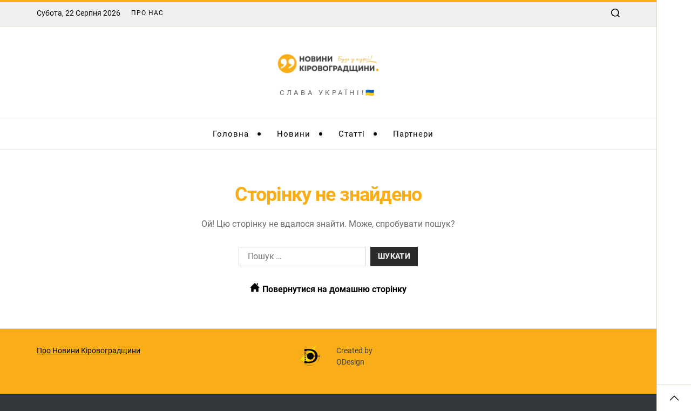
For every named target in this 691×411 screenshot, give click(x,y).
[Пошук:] (300, 259)
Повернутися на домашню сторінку (333, 289)
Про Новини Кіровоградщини (88, 350)
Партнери (413, 134)
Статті (351, 134)
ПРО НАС (147, 13)
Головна (231, 134)
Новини (293, 134)
